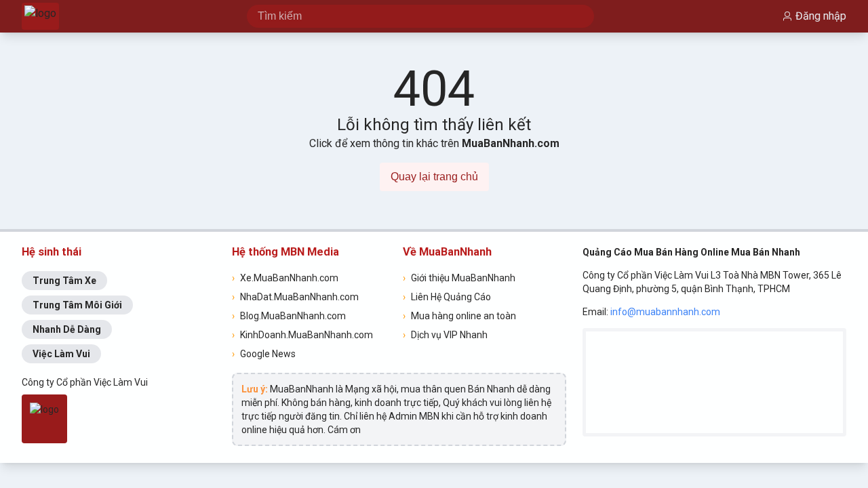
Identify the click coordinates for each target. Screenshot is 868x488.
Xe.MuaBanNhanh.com (285, 277)
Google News (264, 353)
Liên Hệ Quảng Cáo (447, 296)
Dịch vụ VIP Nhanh (445, 334)
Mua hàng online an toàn (459, 315)
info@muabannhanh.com (665, 311)
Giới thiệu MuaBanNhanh (459, 277)
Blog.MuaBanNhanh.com (289, 315)
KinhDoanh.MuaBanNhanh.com (302, 334)
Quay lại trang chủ (434, 176)
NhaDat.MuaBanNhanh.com (295, 296)
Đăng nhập (820, 15)
